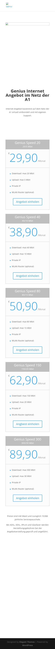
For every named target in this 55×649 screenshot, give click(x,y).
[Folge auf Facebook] (8, 623)
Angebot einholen (27, 202)
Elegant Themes (27, 642)
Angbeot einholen (27, 424)
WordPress (27, 645)
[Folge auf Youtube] (19, 623)
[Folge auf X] (13, 623)
